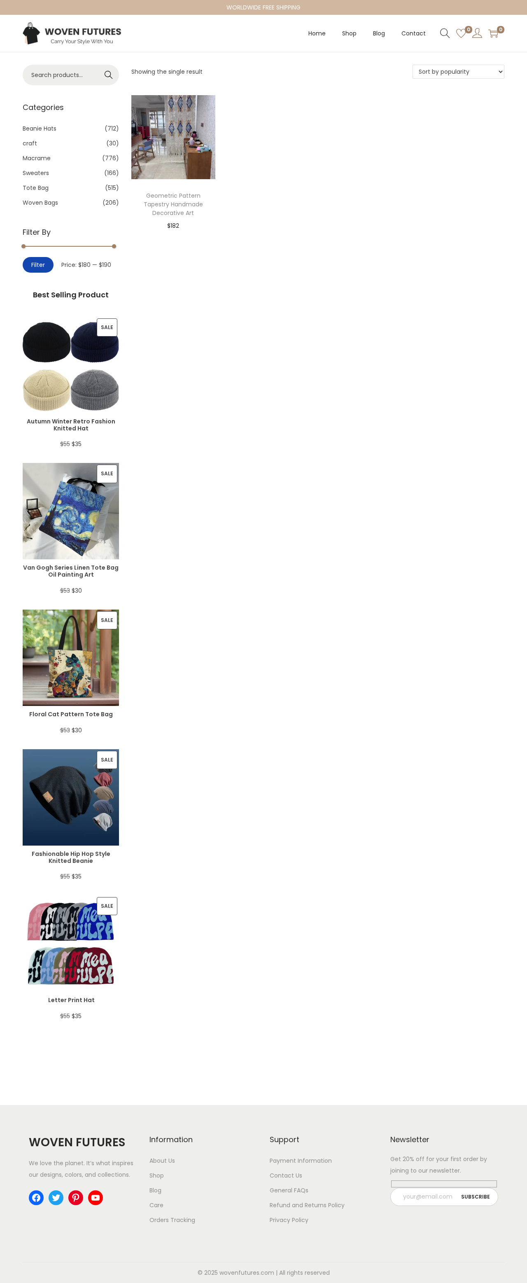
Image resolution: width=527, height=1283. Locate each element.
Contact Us (286, 1175)
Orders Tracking (172, 1220)
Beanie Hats (39, 128)
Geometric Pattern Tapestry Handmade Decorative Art (173, 204)
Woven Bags (40, 203)
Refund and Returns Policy (307, 1205)
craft (30, 143)
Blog (155, 1190)
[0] (461, 33)
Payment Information (301, 1161)
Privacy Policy (289, 1220)
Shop (156, 1175)
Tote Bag (36, 188)
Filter (38, 265)
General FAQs (289, 1190)
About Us (162, 1161)
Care (156, 1205)
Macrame (37, 158)
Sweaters (36, 173)
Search (109, 75)
